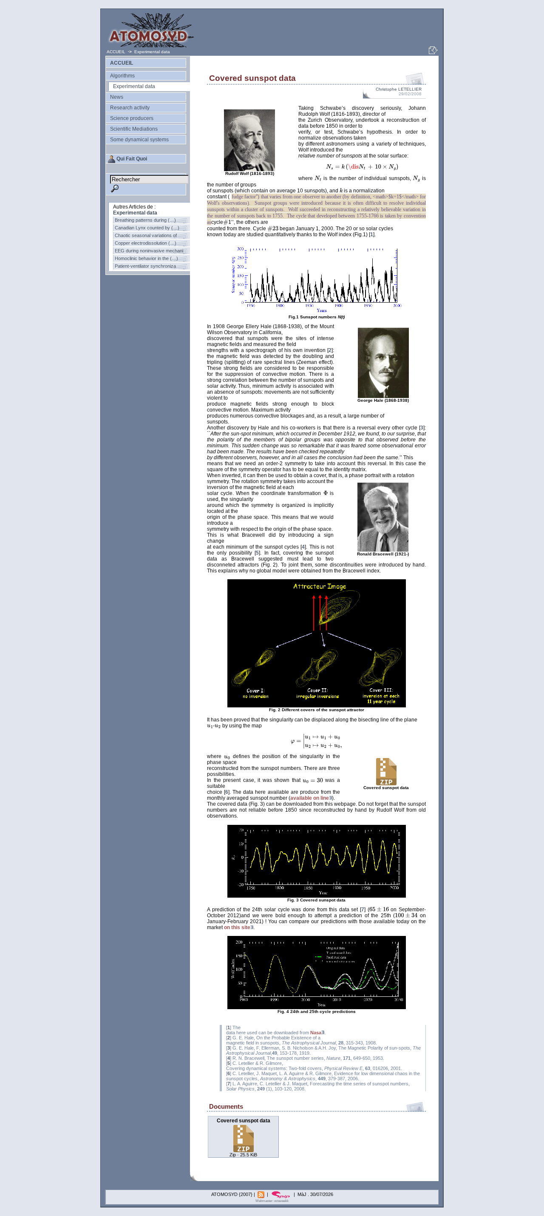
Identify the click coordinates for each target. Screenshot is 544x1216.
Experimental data (152, 51)
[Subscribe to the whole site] (262, 1194)
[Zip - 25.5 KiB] (386, 784)
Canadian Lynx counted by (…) (147, 227)
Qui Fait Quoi (131, 159)
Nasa (315, 1032)
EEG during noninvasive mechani (149, 250)
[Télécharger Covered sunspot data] (243, 1149)
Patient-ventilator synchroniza (145, 266)
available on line (309, 798)
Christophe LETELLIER (399, 89)
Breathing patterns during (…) (145, 220)
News (116, 97)
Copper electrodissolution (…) (145, 243)
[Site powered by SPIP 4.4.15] (281, 1194)
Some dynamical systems (139, 140)
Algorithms (122, 76)
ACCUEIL (117, 51)
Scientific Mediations (134, 129)
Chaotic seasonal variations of (146, 235)
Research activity (130, 108)
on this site (237, 927)
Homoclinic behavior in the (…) (146, 258)
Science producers (131, 118)
